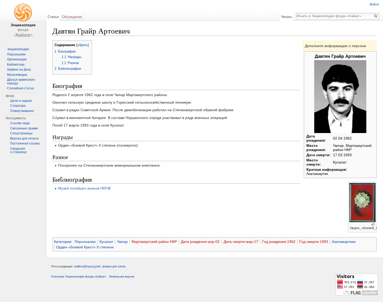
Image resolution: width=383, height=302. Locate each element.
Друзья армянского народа (21, 81)
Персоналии (85, 242)
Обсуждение (72, 17)
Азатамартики (344, 242)
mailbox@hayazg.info (87, 266)
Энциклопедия (18, 49)
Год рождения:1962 (278, 242)
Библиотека (15, 64)
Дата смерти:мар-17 (241, 242)
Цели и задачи (21, 101)
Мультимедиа (17, 75)
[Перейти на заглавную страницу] (23, 21)
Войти (374, 4)
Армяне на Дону (19, 69)
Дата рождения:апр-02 (200, 242)
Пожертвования (22, 111)
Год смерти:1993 (313, 242)
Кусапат (106, 242)
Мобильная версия (121, 276)
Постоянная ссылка (25, 143)
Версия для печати (24, 138)
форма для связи (113, 266)
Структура (18, 106)
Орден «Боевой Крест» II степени (85, 247)
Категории (62, 242)
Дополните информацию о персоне (335, 46)
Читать (286, 17)
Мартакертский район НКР (154, 242)
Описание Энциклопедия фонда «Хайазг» (78, 276)
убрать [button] (82, 45)
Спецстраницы (21, 133)
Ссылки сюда (20, 123)
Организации (17, 59)
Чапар (122, 242)
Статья (53, 17)
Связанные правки (24, 128)
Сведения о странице (18, 150)
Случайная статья (20, 88)
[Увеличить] (373, 224)
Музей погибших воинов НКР (82, 188)
